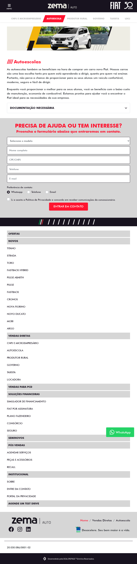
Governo (13, 365)
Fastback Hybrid (17, 270)
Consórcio (14, 423)
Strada (11, 255)
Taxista (11, 372)
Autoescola (15, 350)
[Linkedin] (28, 529)
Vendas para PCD (20, 386)
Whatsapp (16, 191)
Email (53, 191)
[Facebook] (11, 529)
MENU (9, 8)
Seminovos (16, 437)
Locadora (14, 379)
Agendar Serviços (19, 452)
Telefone (36, 191)
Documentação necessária (32, 108)
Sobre (11, 481)
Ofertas (14, 233)
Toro (10, 262)
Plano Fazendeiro (19, 416)
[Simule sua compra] (37, 529)
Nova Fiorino (16, 306)
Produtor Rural (17, 357)
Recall (11, 467)
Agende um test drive (23, 503)
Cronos (12, 299)
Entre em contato (19, 489)
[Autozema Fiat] (61, 6)
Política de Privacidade (38, 199)
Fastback (13, 292)
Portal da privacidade (21, 496)
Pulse (10, 284)
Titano (11, 248)
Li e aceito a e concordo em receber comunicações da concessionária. (63, 199)
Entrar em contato (68, 206)
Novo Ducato (16, 314)
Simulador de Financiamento (26, 401)
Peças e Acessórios (19, 459)
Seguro (12, 430)
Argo (10, 328)
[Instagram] (20, 529)
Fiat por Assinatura (20, 408)
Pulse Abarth (15, 277)
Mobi (10, 321)
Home (84, 520)
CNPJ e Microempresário (23, 343)
